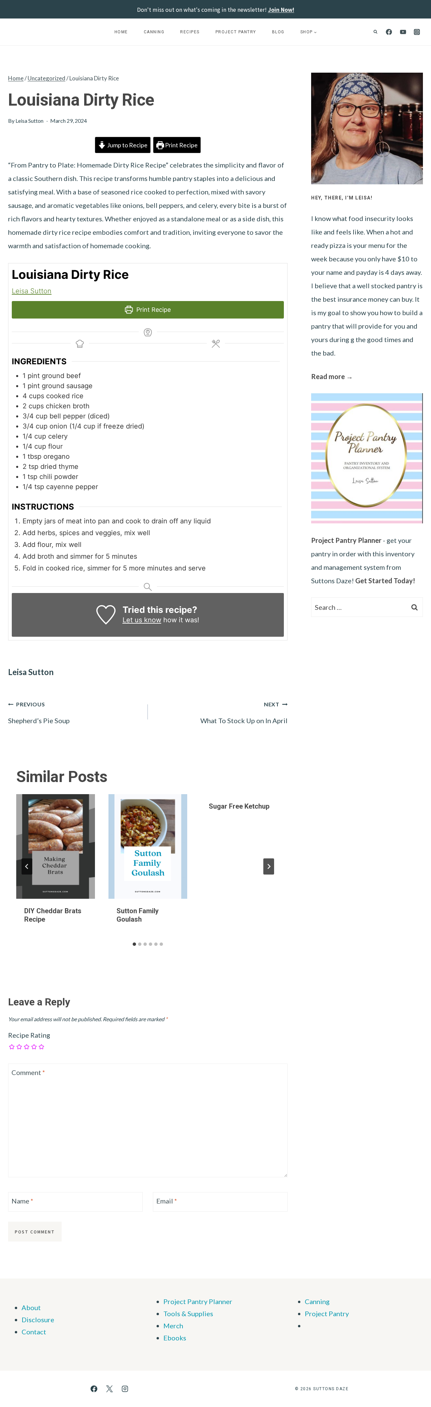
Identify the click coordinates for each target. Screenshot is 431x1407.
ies (208, 1313)
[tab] (134, 944)
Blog (278, 32)
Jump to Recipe (126, 145)
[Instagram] (417, 32)
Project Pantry (236, 32)
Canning (154, 32)
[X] (109, 1389)
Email (166, 1201)
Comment (28, 1072)
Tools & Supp (182, 1313)
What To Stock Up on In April (244, 713)
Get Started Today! (385, 581)
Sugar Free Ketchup (239, 806)
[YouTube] (403, 32)
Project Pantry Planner (346, 540)
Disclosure (38, 1320)
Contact (34, 1332)
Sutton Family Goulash (138, 915)
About (31, 1307)
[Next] (268, 866)
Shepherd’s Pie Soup (39, 713)
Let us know (142, 620)
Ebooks (174, 1338)
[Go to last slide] (27, 866)
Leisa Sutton (29, 120)
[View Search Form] (375, 32)
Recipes (190, 32)
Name (22, 1201)
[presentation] (55, 846)
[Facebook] (389, 32)
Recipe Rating (29, 1035)
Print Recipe (181, 145)
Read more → (332, 376)
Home (121, 32)
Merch (173, 1326)
